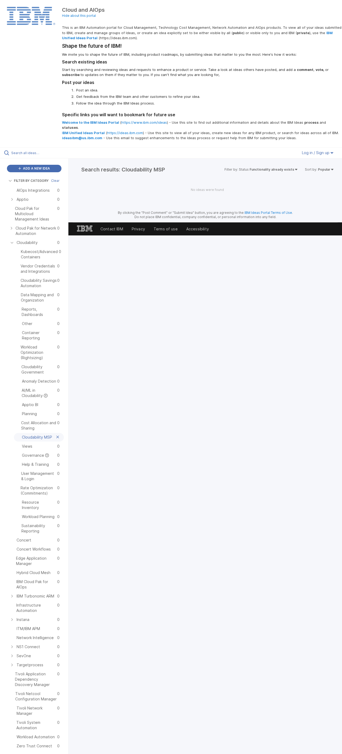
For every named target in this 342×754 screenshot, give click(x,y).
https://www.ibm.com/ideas (144, 122)
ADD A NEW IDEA (36, 168)
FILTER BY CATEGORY (31, 181)
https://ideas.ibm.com (125, 133)
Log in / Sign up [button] (316, 152)
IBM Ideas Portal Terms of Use (268, 213)
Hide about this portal (79, 16)
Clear (55, 181)
